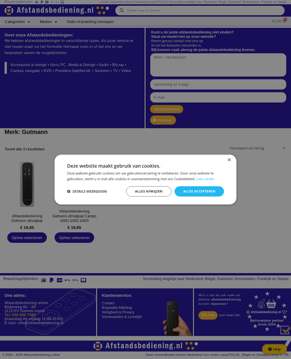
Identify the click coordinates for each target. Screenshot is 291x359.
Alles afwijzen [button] (149, 191)
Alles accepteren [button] (199, 191)
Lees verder (205, 179)
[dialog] (145, 180)
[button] (87, 191)
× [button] (229, 160)
